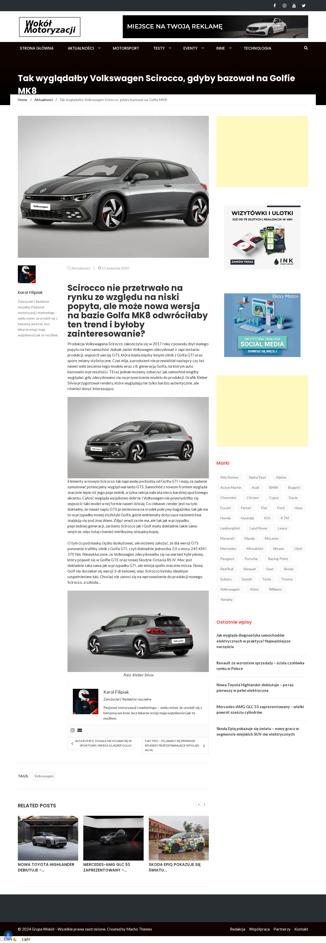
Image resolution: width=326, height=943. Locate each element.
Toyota (286, 579)
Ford (280, 508)
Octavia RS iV (164, 560)
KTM (285, 518)
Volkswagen (44, 776)
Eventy (190, 48)
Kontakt (301, 929)
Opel (298, 548)
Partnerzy (282, 929)
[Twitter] (303, 5)
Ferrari (246, 508)
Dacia (293, 497)
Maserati (227, 538)
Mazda (249, 538)
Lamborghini (230, 528)
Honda (225, 518)
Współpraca (259, 929)
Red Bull (226, 569)
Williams (275, 589)
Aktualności (81, 48)
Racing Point (278, 558)
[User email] (79, 730)
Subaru (226, 579)
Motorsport (126, 48)
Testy (159, 48)
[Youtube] (294, 5)
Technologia (257, 48)
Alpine (281, 477)
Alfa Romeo (229, 477)
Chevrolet (228, 497)
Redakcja (237, 929)
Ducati (225, 508)
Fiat (264, 508)
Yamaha (226, 599)
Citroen (253, 497)
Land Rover (259, 528)
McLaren (272, 538)
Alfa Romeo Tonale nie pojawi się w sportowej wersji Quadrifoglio (103, 743)
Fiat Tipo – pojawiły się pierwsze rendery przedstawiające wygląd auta (172, 745)
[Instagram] (284, 5)
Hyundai (247, 518)
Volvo (254, 589)
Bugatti (294, 487)
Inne (220, 48)
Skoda (288, 569)
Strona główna (36, 48)
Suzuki (247, 579)
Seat (270, 569)
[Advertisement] (262, 151)
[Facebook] (274, 5)
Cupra (274, 497)
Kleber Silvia (142, 675)
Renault (249, 569)
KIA (267, 518)
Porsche (251, 558)
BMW (273, 487)
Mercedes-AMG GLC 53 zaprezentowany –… (106, 867)
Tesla (266, 579)
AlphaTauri (257, 477)
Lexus (282, 528)
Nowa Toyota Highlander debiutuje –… (46, 867)
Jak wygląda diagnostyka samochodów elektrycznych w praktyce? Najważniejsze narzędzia (253, 641)
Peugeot (227, 558)
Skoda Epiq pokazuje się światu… (175, 867)
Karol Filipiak (30, 292)
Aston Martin (230, 487)
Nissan (278, 548)
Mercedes (228, 548)
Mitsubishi (255, 548)
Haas (299, 508)
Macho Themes (139, 929)
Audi (255, 487)
